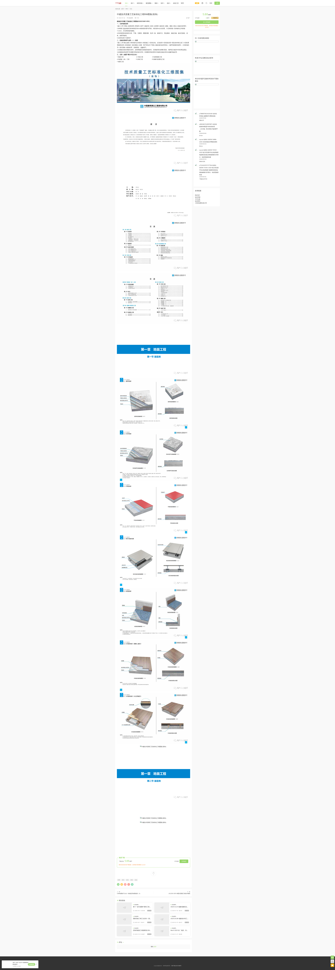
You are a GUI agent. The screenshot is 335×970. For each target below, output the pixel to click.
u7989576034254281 (206, 113)
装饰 (118, 21)
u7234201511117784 (205, 165)
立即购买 (207, 22)
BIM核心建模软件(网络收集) (207, 116)
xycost (201, 139)
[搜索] (206, 3)
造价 (168, 3)
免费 (125, 54)
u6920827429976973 (206, 124)
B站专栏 (197, 195)
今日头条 (197, 199)
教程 (156, 3)
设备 (142, 47)
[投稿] (202, 3)
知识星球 (197, 201)
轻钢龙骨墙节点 (124, 40)
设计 (132, 3)
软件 (162, 3)
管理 (182, 3)
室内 (124, 28)
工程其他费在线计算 (201, 203)
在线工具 (176, 3)
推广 (189, 18)
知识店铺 (197, 197)
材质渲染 (139, 3)
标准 (129, 21)
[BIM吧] (118, 3)
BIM (126, 3)
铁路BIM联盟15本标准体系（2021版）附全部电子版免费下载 (208, 129)
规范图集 (148, 3)
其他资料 (131, 18)
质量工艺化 (127, 21)
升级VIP (215, 17)
